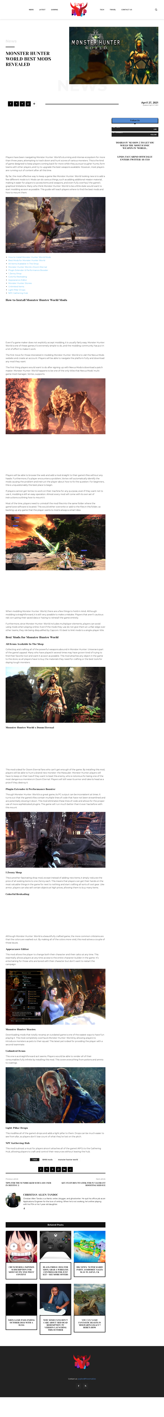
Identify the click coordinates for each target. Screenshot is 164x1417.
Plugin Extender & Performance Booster (28, 270)
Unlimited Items (16, 286)
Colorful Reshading (17, 276)
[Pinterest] (22, 103)
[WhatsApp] (28, 103)
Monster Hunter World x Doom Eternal (27, 267)
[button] (156, 9)
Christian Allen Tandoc (40, 1195)
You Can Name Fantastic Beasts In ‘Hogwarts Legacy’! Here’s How (89, 1324)
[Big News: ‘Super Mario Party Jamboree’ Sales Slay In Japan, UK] (89, 1246)
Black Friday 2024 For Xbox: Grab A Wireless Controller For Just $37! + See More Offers (55, 1271)
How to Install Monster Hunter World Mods (29, 257)
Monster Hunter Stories (20, 283)
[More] (34, 103)
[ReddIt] (70, 1169)
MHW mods (47, 1159)
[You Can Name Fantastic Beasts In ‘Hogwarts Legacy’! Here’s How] (89, 1299)
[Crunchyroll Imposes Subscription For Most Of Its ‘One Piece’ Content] (21, 1246)
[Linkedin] (64, 1169)
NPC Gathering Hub (18, 293)
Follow (154, 135)
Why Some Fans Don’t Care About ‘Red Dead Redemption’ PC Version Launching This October (55, 1325)
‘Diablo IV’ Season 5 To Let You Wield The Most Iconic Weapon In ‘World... (135, 145)
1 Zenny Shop (15, 273)
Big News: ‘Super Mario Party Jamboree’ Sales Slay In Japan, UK (89, 1269)
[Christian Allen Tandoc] (13, 1201)
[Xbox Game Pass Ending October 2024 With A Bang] (21, 1299)
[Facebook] (10, 103)
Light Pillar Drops (16, 290)
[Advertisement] (55, 137)
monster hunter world (68, 1159)
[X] (16, 103)
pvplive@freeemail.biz (87, 1379)
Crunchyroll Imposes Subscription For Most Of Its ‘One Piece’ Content (21, 1271)
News (11, 41)
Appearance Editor (17, 280)
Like (155, 129)
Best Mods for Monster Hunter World (26, 260)
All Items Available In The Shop (23, 263)
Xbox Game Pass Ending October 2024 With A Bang (21, 1322)
